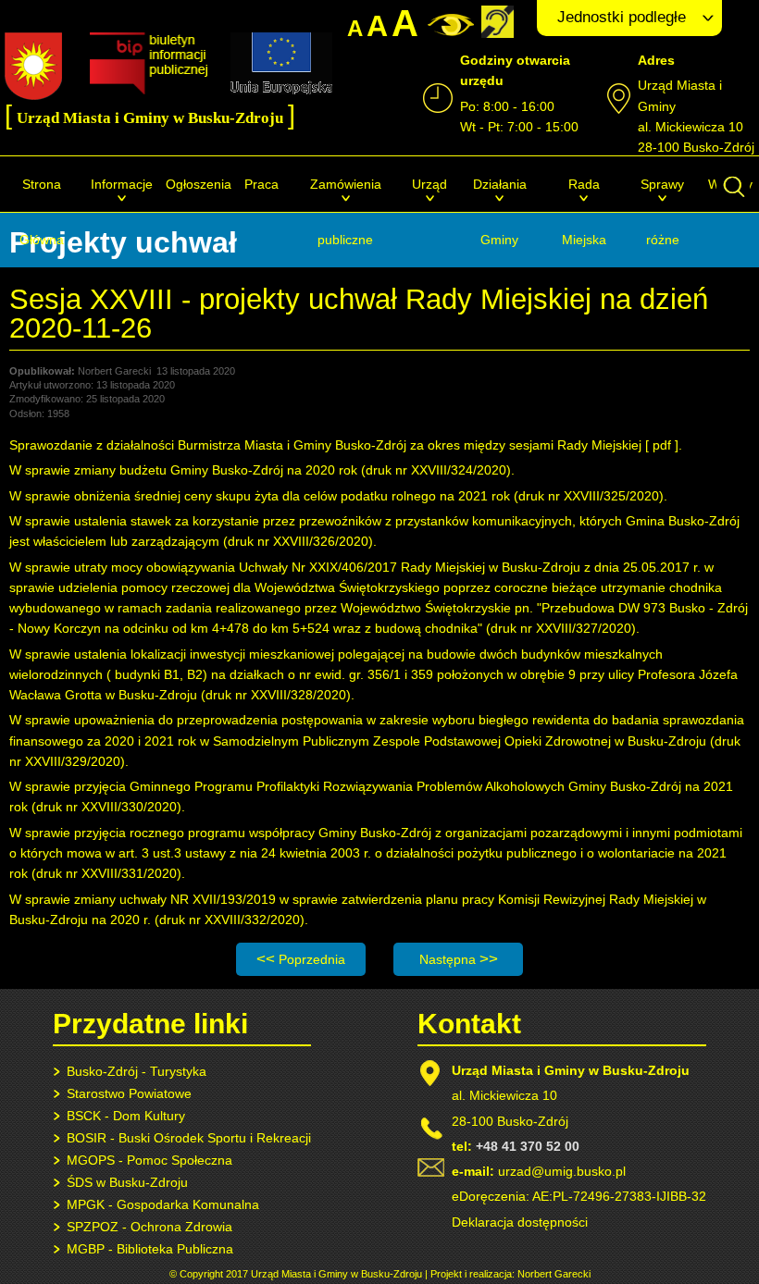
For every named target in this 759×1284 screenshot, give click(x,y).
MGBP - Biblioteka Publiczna (150, 1248)
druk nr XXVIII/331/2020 (106, 873)
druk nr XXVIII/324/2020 (436, 470)
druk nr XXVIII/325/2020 (588, 495)
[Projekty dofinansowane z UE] (281, 89)
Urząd (429, 184)
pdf (662, 445)
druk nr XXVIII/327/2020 (561, 628)
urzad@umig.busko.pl (562, 1171)
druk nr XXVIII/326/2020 (298, 541)
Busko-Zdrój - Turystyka (136, 1071)
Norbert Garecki (554, 1273)
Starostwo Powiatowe (129, 1093)
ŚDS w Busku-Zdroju (127, 1182)
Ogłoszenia (198, 184)
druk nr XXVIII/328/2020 (275, 694)
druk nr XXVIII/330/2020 (106, 806)
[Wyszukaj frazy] (733, 196)
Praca (261, 184)
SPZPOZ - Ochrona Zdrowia (149, 1226)
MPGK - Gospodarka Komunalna (163, 1204)
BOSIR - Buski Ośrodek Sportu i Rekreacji (189, 1137)
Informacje (122, 184)
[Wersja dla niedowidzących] (448, 31)
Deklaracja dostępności (520, 1222)
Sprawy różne (662, 212)
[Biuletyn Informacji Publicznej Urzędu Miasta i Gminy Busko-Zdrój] (148, 89)
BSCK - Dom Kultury (126, 1115)
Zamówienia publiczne (345, 212)
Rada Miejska (584, 212)
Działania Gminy (500, 212)
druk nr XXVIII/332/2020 (229, 919)
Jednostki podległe (621, 17)
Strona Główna (41, 212)
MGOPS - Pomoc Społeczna (149, 1160)
